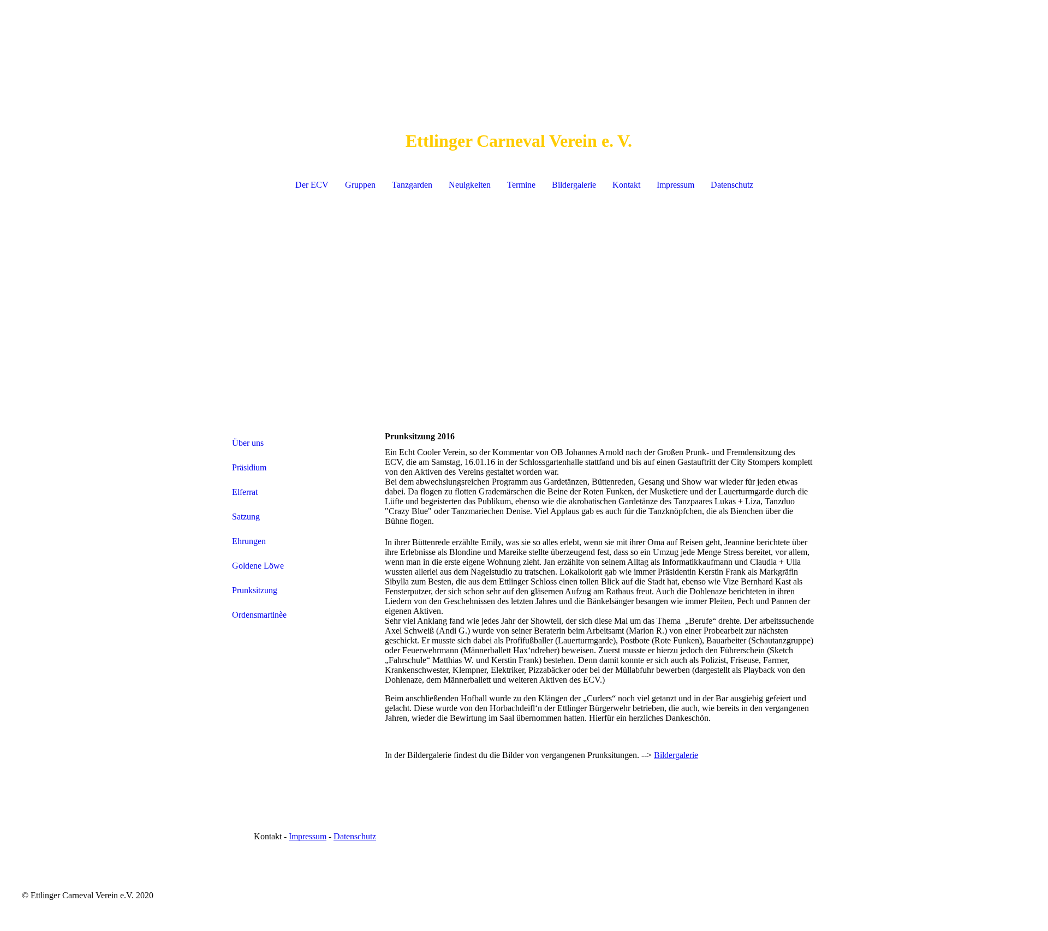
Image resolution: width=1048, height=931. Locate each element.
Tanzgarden (412, 184)
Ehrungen (249, 541)
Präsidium (249, 467)
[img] (524, 54)
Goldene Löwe (258, 565)
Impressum (675, 184)
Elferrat (245, 492)
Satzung (246, 516)
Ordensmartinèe (259, 614)
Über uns (248, 442)
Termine (521, 184)
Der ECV (312, 184)
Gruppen (360, 184)
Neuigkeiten (470, 184)
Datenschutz (732, 184)
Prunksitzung (254, 590)
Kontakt (626, 184)
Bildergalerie (574, 184)
